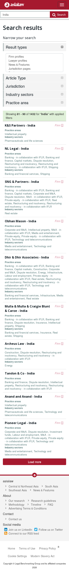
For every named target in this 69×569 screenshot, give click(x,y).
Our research (17, 501)
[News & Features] (34, 65)
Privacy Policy (47, 548)
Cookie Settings (17, 556)
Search (61, 14)
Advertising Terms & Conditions (28, 508)
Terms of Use (27, 548)
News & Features (43, 490)
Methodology (16, 504)
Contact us (15, 519)
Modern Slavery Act (42, 556)
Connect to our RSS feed (24, 533)
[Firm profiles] (34, 57)
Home (11, 548)
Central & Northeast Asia (24, 486)
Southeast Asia (18, 490)
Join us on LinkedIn (20, 529)
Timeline (36, 504)
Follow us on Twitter (51, 529)
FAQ (50, 504)
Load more (34, 462)
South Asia (51, 486)
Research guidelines (43, 501)
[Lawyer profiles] (34, 61)
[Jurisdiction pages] (34, 69)
